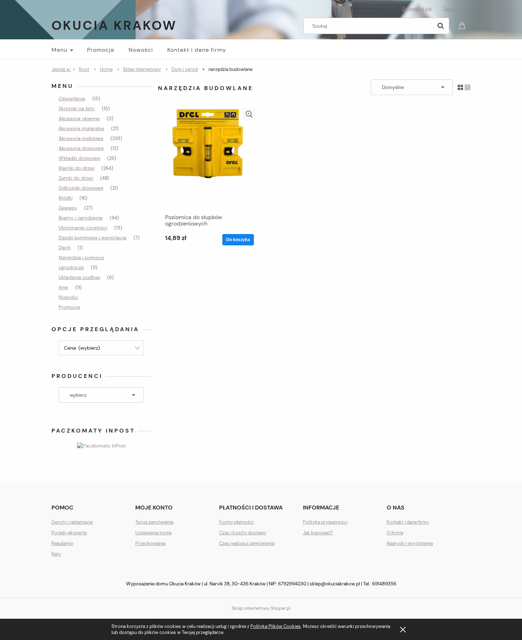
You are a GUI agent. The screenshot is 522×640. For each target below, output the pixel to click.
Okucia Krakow (114, 25)
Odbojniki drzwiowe (81, 188)
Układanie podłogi (79, 277)
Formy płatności (236, 522)
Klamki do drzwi (76, 168)
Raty (56, 554)
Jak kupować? (318, 533)
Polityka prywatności (325, 522)
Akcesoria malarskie (81, 128)
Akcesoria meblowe (81, 138)
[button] (249, 114)
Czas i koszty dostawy (242, 533)
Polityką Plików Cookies (275, 626)
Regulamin (62, 543)
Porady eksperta (69, 533)
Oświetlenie (72, 98)
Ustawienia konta (153, 533)
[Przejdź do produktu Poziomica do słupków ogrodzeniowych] (208, 158)
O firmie (395, 533)
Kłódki (65, 198)
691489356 (384, 584)
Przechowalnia (150, 543)
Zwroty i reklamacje (72, 522)
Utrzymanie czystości (83, 227)
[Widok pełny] (467, 87)
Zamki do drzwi (76, 178)
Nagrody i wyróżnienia (410, 543)
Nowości (68, 297)
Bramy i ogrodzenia (81, 218)
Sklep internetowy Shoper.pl (261, 608)
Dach (65, 247)
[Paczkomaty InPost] (101, 445)
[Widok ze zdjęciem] (460, 87)
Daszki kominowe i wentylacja (92, 237)
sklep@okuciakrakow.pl (335, 584)
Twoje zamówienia (154, 522)
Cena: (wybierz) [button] (82, 348)
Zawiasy (68, 208)
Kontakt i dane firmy (408, 522)
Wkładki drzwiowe (79, 158)
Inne (63, 287)
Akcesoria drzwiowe (81, 148)
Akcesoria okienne (79, 118)
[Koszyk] (463, 25)
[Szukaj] (441, 26)
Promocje (69, 307)
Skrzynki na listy (77, 108)
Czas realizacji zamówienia (246, 543)
